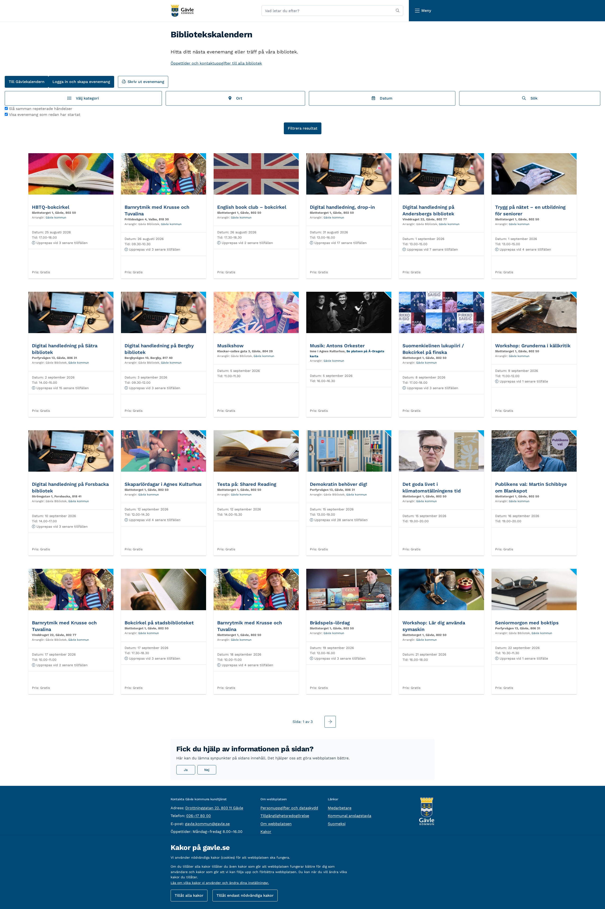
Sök (532, 98)
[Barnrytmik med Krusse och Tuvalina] (163, 174)
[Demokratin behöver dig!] (348, 451)
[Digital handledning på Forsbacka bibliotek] (70, 451)
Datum (384, 98)
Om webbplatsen (276, 824)
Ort (238, 98)
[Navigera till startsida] (182, 10)
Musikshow (230, 345)
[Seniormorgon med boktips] (534, 589)
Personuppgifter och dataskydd (289, 808)
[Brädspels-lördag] (348, 589)
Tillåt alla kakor (189, 895)
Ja (186, 770)
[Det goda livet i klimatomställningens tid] (441, 451)
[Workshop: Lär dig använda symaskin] (441, 589)
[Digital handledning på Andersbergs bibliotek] (441, 174)
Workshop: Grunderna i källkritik (532, 345)
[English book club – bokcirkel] (256, 174)
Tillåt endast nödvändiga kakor (245, 895)
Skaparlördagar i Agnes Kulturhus (163, 484)
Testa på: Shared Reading (246, 484)
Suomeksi (337, 824)
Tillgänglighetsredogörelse (284, 815)
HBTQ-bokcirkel (50, 207)
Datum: (38, 232)
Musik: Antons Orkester (337, 345)
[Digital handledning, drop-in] (348, 174)
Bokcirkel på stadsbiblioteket (159, 623)
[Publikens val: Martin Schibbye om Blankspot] (534, 451)
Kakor (265, 831)
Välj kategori (86, 98)
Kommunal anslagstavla (349, 815)
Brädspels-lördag (330, 623)
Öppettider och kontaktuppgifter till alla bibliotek (216, 63)
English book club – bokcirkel (251, 207)
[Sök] (398, 10)
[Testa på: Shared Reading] (256, 451)
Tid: (35, 237)
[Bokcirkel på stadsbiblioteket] (163, 589)
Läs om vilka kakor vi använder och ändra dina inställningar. (220, 883)
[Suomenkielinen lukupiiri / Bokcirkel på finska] (441, 312)
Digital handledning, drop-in (342, 207)
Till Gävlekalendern (26, 81)
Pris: (35, 272)
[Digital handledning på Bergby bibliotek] (163, 312)
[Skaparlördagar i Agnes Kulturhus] (163, 451)
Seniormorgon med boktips (527, 623)
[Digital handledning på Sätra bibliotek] (70, 312)
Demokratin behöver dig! (338, 484)
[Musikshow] (256, 312)
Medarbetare (339, 808)
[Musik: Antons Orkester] (348, 312)
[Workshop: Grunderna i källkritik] (534, 312)
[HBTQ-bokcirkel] (70, 174)
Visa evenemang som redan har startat (44, 114)
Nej (206, 770)
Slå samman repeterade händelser (40, 108)
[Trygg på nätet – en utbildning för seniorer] (534, 174)
